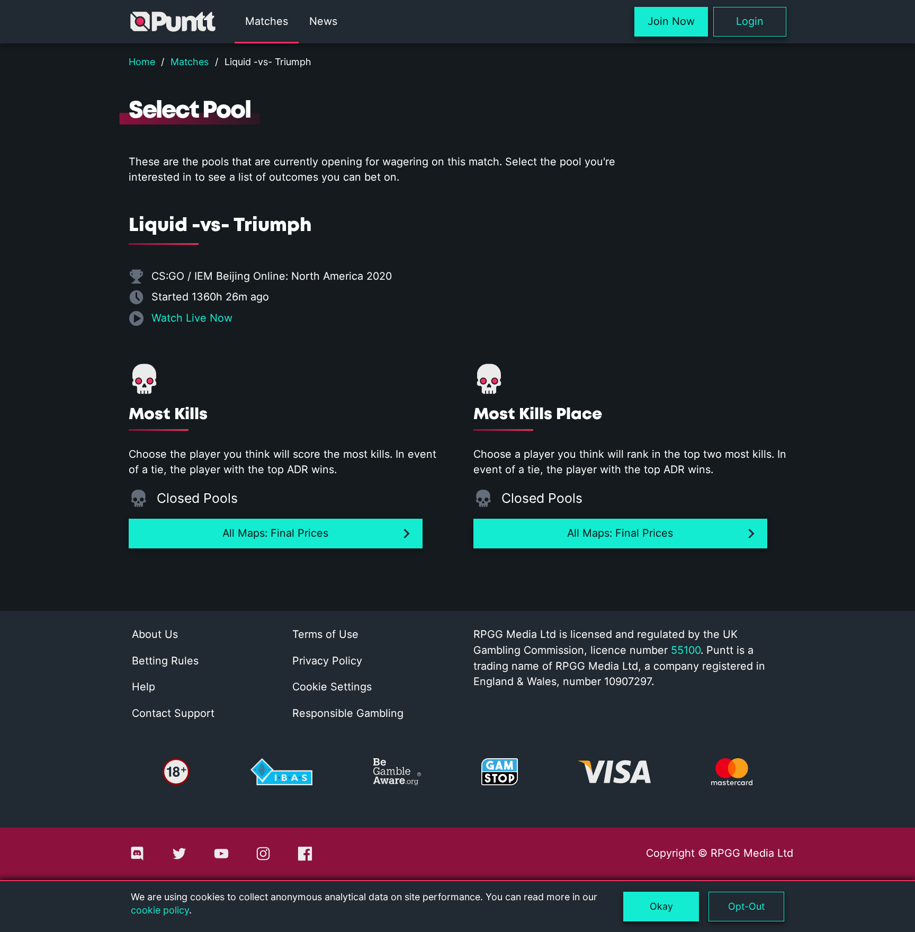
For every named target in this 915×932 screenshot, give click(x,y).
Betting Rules (165, 660)
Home (142, 61)
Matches (266, 21)
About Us (155, 634)
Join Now (671, 21)
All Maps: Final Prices (275, 533)
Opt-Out (746, 906)
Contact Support (173, 713)
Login (750, 21)
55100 (686, 650)
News (323, 21)
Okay (661, 906)
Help (143, 686)
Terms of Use (325, 634)
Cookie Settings (332, 686)
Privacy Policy (327, 660)
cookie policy (160, 910)
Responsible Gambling (347, 713)
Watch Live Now (191, 318)
